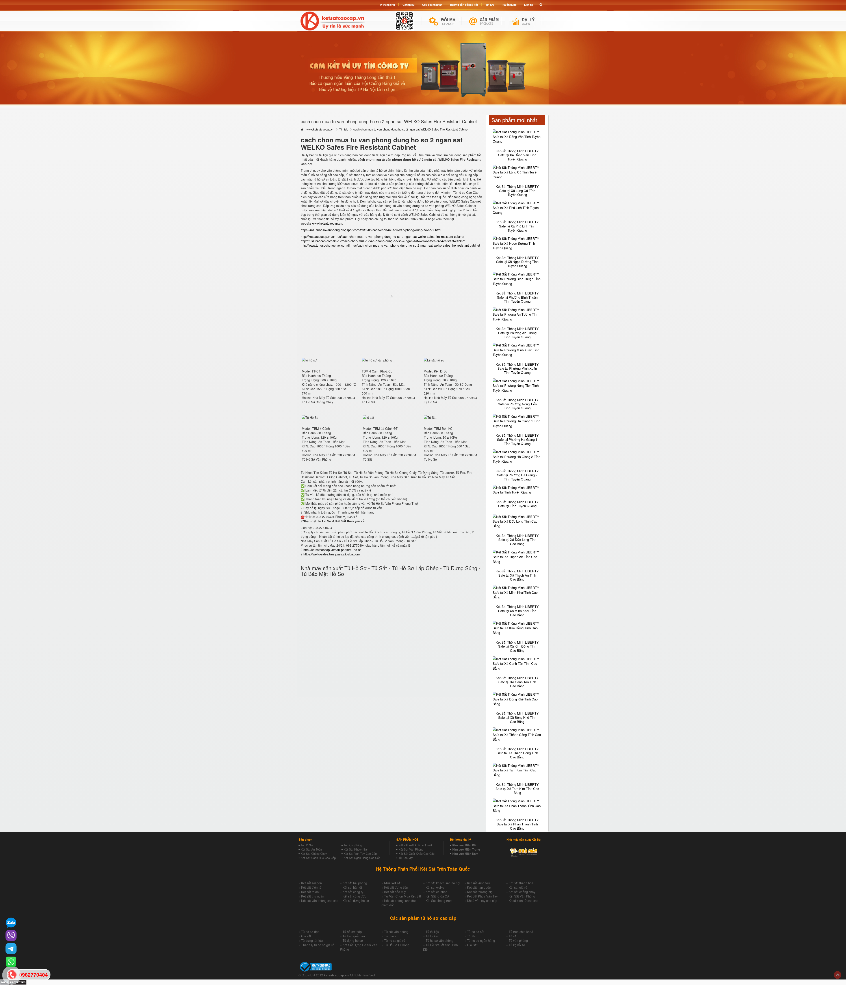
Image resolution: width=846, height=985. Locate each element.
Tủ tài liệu (432, 931)
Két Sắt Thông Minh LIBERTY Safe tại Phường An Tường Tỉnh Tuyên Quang (517, 332)
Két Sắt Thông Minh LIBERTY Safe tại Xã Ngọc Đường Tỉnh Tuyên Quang (517, 261)
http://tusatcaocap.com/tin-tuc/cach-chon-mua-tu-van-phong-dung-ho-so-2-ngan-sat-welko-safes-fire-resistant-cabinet (383, 241)
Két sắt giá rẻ (518, 887)
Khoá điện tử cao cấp (523, 900)
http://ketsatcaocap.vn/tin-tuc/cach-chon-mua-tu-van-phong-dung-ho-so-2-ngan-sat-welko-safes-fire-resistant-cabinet (382, 236)
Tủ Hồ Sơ (307, 845)
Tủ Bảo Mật (406, 858)
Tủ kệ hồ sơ (517, 945)
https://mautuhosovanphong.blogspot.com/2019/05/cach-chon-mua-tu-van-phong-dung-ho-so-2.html (371, 230)
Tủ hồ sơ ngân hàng (481, 940)
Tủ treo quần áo (354, 936)
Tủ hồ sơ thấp (352, 931)
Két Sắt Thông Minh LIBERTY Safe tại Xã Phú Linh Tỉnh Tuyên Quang (517, 226)
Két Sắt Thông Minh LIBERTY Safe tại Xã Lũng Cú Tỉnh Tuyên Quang (517, 190)
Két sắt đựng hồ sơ (356, 900)
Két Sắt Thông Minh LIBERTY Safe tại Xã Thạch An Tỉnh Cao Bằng (517, 575)
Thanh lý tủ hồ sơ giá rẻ (317, 945)
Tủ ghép (390, 936)
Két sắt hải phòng (355, 883)
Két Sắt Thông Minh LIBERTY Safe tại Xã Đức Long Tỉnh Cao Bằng (517, 539)
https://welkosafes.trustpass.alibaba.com (331, 554)
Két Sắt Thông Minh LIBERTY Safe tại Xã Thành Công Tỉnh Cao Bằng (517, 753)
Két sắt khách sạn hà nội (443, 883)
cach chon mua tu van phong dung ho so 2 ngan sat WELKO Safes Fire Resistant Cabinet (410, 129)
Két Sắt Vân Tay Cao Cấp (360, 853)
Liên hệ (528, 5)
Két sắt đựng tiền (396, 887)
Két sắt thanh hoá (521, 883)
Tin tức (343, 129)
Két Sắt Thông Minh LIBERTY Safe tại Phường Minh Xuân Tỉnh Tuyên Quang (517, 368)
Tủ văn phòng (518, 940)
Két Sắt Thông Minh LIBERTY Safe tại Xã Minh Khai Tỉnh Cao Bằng (517, 610)
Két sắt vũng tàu (478, 883)
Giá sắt (306, 936)
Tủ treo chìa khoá (521, 931)
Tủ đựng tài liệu (312, 940)
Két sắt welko (435, 887)
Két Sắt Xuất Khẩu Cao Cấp (416, 853)
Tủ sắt (513, 936)
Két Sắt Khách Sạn (356, 849)
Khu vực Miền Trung (466, 849)
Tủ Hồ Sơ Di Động (396, 945)
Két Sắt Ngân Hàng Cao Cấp (362, 858)
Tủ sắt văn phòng (396, 931)
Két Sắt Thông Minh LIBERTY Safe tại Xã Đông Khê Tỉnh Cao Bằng (517, 717)
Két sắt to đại (310, 892)
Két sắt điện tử (311, 887)
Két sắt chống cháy (522, 892)
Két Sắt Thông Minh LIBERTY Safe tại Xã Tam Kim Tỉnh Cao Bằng (517, 788)
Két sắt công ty (353, 892)
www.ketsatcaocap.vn (320, 129)
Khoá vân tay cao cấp (482, 900)
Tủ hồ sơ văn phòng (439, 940)
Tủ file (471, 936)
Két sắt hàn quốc (479, 887)
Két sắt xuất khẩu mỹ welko (416, 845)
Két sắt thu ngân (312, 896)
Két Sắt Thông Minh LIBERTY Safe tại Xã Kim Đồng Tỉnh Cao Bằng (517, 646)
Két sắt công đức (354, 896)
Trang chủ (388, 5)
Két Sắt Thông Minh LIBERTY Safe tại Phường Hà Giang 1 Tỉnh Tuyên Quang (517, 439)
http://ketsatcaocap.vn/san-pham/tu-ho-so (332, 549)
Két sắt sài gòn (311, 883)
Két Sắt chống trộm (439, 900)
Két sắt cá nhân (436, 892)
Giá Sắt (472, 945)
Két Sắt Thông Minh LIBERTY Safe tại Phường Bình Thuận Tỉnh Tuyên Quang (517, 297)
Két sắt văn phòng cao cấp (319, 900)
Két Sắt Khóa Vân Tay (482, 896)
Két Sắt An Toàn (311, 849)
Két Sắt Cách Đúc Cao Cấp (318, 858)
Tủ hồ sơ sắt (475, 931)
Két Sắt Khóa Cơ (437, 896)
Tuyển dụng (509, 5)
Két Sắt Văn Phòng (411, 849)
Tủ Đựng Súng (353, 845)
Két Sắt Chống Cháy (314, 853)
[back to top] (837, 975)
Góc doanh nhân (432, 5)
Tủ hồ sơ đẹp (310, 931)
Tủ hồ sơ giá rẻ (394, 940)
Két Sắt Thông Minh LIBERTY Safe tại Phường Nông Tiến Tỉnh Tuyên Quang (517, 403)
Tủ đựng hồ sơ (353, 940)
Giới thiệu (408, 5)
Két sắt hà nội (352, 887)
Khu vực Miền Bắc (464, 845)
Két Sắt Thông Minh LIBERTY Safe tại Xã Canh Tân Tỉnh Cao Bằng (517, 681)
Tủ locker (432, 936)
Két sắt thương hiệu (480, 892)
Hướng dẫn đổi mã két (464, 5)
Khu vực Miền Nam (465, 853)
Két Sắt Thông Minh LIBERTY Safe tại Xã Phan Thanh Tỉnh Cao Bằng (517, 823)
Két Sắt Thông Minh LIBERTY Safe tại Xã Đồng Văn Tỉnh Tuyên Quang (517, 155)
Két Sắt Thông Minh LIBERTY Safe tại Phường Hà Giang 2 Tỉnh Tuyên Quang (517, 475)
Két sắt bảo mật (395, 892)
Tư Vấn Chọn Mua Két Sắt (402, 896)
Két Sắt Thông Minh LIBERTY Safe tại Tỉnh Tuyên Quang (517, 503)
